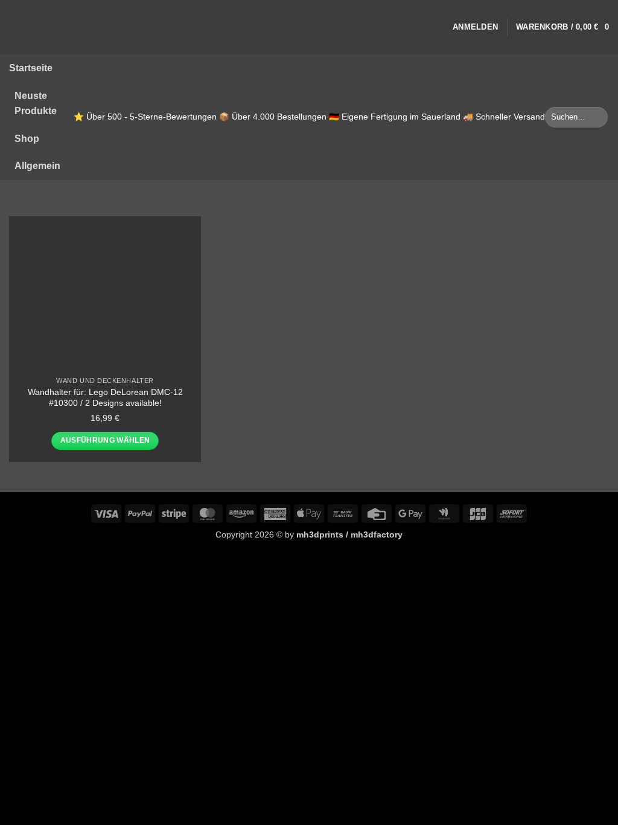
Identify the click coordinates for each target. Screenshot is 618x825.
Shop (26, 138)
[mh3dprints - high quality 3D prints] (31, 27)
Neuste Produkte (35, 104)
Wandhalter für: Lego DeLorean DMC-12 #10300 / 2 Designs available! (105, 397)
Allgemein (37, 166)
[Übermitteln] (597, 117)
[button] (475, 27)
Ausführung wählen (105, 440)
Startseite (31, 68)
